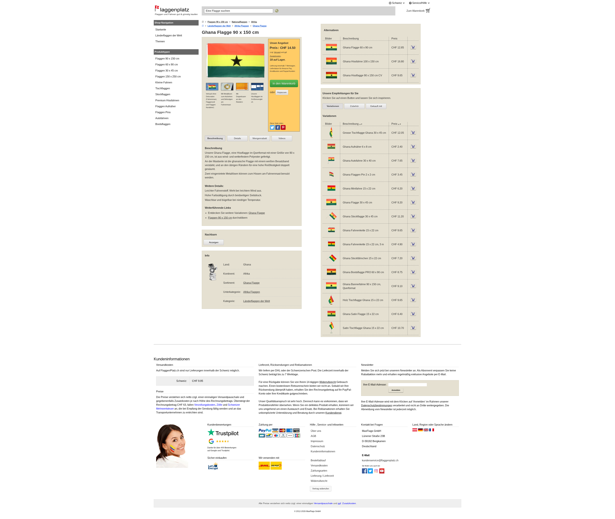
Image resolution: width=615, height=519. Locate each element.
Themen (160, 41)
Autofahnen (161, 118)
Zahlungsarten (319, 470)
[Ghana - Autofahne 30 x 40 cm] (331, 165)
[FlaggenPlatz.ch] (176, 10)
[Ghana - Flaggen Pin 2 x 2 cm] (331, 179)
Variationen (333, 106)
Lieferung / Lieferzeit (322, 475)
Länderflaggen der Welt (168, 35)
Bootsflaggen (162, 124)
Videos (282, 138)
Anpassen (282, 92)
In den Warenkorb (284, 83)
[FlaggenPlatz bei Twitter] (370, 472)
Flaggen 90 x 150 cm (167, 58)
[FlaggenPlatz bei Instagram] (376, 472)
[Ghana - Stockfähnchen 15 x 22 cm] (331, 263)
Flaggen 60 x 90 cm (166, 64)
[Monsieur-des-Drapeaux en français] (431, 430)
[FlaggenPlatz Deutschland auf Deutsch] (420, 430)
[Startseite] (203, 22)
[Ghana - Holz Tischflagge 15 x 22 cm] (331, 305)
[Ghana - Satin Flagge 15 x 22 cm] (331, 319)
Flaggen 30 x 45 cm (166, 70)
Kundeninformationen (323, 451)
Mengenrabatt (260, 138)
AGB (313, 436)
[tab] (215, 138)
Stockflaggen (162, 94)
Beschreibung (215, 138)
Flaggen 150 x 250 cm (168, 76)
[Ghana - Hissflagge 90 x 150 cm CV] (331, 80)
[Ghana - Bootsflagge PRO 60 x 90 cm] (331, 277)
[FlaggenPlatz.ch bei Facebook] (364, 472)
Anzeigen (213, 242)
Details (237, 138)
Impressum (317, 441)
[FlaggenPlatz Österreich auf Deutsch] (414, 430)
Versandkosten (319, 465)
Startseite (160, 29)
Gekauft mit (376, 106)
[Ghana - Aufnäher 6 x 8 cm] (331, 151)
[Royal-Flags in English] (426, 430)
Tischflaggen (162, 88)
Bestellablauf (318, 460)
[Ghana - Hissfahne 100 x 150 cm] (331, 66)
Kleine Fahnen (163, 82)
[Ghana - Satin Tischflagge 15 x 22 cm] (331, 332)
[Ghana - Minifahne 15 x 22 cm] (331, 193)
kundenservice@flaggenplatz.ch (380, 460)
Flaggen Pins (163, 112)
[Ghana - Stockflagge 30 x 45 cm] (331, 221)
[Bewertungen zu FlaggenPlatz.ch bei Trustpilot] (222, 435)
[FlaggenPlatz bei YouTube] (381, 472)
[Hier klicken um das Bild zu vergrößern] (236, 81)
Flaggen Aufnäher (165, 106)
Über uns (316, 431)
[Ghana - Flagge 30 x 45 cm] (331, 207)
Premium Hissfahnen (167, 100)
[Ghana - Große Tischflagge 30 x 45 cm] (331, 137)
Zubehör (354, 106)
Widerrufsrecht (319, 481)
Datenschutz (318, 446)
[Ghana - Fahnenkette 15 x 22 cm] (331, 235)
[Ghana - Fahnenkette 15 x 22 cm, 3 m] (331, 249)
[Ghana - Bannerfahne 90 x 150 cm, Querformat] (331, 291)
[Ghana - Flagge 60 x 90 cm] (331, 52)
